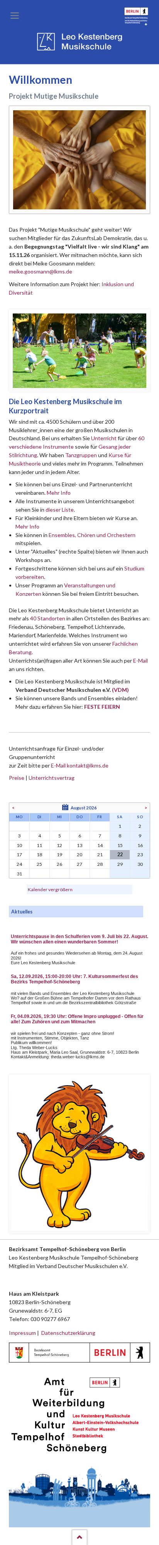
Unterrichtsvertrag (51, 777)
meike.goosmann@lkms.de (40, 271)
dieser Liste (60, 509)
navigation (14, 15)
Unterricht (104, 438)
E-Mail (140, 660)
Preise (16, 777)
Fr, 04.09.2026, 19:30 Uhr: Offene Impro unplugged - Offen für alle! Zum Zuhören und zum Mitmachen (77, 1019)
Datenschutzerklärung (68, 1332)
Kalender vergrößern (50, 889)
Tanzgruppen (81, 455)
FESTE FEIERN (102, 706)
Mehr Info (59, 492)
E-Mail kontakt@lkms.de (79, 765)
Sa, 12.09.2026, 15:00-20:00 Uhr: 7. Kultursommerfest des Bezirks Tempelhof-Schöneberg (74, 979)
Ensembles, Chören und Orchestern (92, 535)
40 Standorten (47, 618)
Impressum (22, 1332)
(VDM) (120, 689)
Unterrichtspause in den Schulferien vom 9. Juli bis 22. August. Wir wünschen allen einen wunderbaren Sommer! (79, 939)
